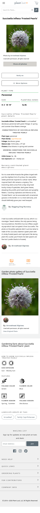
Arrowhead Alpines (15, 325)
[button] (32, 10)
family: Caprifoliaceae (26, 417)
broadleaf (8, 417)
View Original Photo (10, 331)
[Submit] (36, 10)
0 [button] (36, 2)
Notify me (20, 75)
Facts (28, 263)
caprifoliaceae (16, 139)
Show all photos (20, 64)
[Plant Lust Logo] (21, 3)
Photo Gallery (11, 264)
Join (32, 444)
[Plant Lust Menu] (3, 3)
